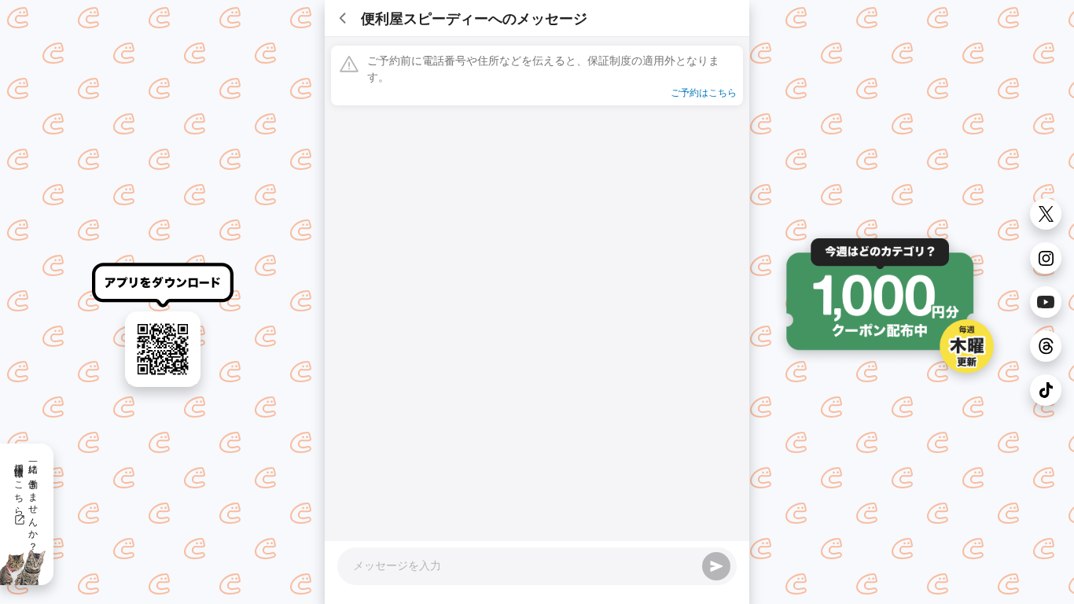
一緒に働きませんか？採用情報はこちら (27, 501)
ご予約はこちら (704, 91)
